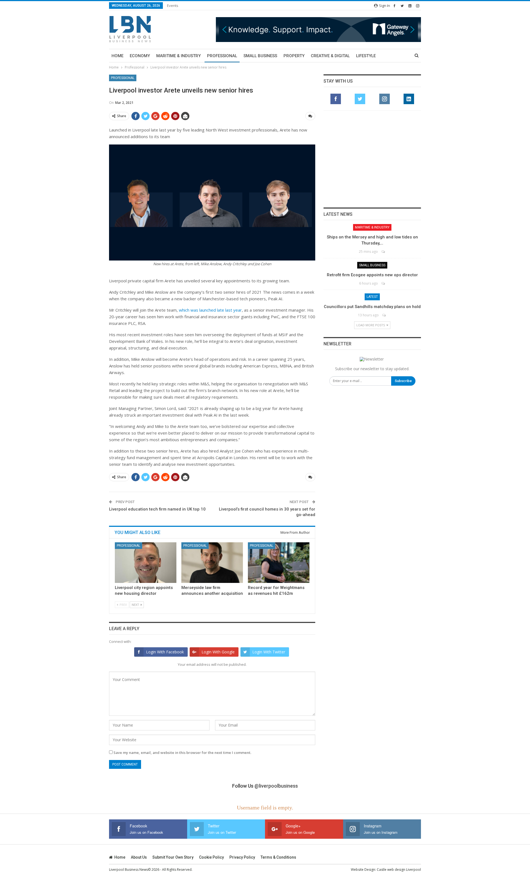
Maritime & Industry (178, 55)
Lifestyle (366, 55)
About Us (139, 857)
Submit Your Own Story (173, 857)
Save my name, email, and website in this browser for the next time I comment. (182, 752)
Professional (222, 55)
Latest (372, 297)
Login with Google (218, 651)
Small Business (260, 55)
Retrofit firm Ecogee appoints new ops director (372, 274)
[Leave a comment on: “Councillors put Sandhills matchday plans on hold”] (384, 315)
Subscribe (403, 381)
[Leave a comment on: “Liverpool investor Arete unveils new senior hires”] (310, 116)
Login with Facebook (165, 651)
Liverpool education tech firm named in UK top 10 (157, 509)
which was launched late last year (210, 310)
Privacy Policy (242, 857)
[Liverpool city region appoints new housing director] (145, 562)
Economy (140, 55)
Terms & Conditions (278, 857)
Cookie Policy (211, 857)
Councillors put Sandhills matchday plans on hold (372, 306)
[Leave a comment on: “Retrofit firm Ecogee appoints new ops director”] (383, 283)
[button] (318, 29)
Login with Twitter (268, 651)
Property (293, 55)
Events (172, 5)
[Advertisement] (372, 159)
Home (117, 55)
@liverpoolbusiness (276, 786)
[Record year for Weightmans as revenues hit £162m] (278, 562)
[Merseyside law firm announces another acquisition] (212, 562)
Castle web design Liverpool (399, 869)
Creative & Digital (330, 55)
